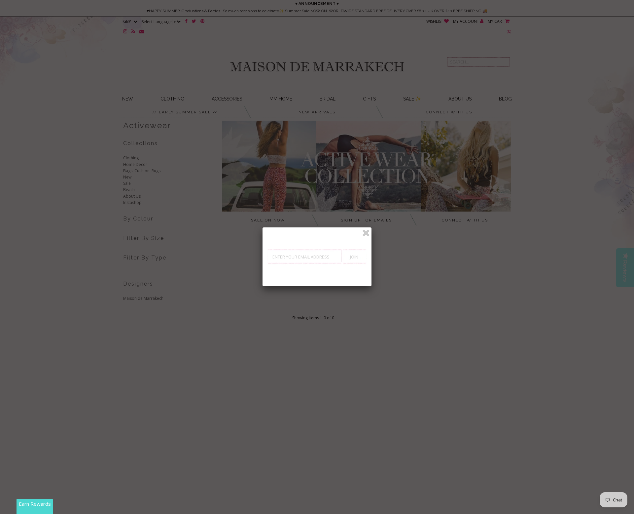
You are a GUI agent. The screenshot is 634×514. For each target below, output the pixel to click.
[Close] (366, 233)
